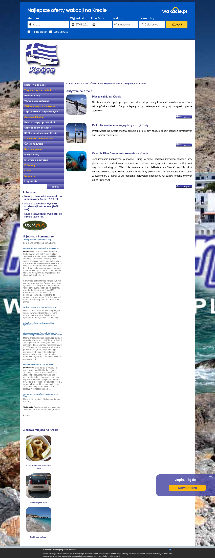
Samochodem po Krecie (38, 127)
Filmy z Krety (31, 154)
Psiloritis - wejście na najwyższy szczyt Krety (120, 125)
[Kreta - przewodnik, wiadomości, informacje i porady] (42, 59)
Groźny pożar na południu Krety (37, 239)
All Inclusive (39, 31)
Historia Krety (32, 95)
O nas (27, 170)
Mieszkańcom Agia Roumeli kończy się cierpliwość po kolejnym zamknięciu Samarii (42, 333)
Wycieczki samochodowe (38, 138)
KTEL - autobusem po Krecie (40, 133)
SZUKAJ (176, 24)
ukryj (211, 477)
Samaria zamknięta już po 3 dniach (38, 364)
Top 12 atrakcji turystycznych (41, 111)
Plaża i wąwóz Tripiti (38, 503)
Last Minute (60, 31)
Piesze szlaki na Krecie (106, 96)
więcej (186, 117)
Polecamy (29, 165)
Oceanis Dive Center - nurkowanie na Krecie (120, 153)
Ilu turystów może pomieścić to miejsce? (41, 248)
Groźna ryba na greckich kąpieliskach (39, 307)
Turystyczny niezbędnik (38, 90)
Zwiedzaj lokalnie (34, 117)
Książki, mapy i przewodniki (40, 122)
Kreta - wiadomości (35, 84)
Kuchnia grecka (33, 149)
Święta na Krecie (33, 143)
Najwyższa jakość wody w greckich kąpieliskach (38, 324)
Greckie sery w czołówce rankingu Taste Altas (40, 395)
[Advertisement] (129, 59)
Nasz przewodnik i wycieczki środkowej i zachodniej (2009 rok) (41, 206)
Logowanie (30, 181)
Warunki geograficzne (36, 101)
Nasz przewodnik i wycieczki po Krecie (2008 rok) (43, 215)
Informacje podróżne (36, 160)
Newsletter (30, 176)
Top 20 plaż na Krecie (39, 537)
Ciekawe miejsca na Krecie (39, 106)
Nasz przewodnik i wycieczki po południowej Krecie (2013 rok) (43, 197)
